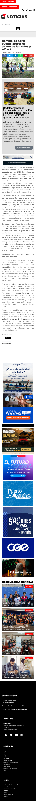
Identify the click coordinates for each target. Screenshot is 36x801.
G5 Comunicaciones (8, 702)
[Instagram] (34, 10)
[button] (18, 28)
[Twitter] (26, 10)
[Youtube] (30, 10)
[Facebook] (23, 10)
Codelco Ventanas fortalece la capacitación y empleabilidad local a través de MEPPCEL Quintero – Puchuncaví (17, 113)
